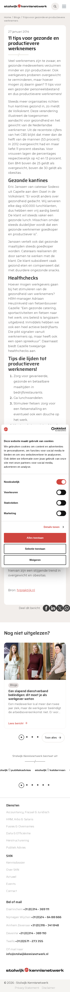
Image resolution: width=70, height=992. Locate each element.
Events (11, 883)
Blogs (17, 17)
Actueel (11, 876)
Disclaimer (48, 987)
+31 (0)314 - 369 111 (36, 909)
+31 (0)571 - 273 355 (29, 941)
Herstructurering (17, 840)
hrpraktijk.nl (26, 590)
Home (7, 17)
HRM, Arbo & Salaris (19, 819)
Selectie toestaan (35, 548)
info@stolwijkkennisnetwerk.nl (27, 954)
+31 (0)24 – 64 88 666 (46, 917)
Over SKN (12, 869)
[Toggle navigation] (64, 6)
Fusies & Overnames (20, 826)
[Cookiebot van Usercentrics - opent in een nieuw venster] (51, 429)
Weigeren (35, 559)
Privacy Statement (27, 987)
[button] (21, 737)
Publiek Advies (16, 847)
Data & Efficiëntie (18, 833)
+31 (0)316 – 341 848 (45, 925)
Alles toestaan (35, 537)
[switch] (61, 492)
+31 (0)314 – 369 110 (32, 933)
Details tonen (51, 526)
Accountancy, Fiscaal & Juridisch (27, 812)
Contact (11, 891)
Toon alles (51, 737)
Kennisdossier (15, 862)
